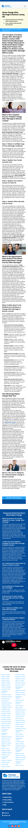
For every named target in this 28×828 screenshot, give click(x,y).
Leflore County (6, 766)
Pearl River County (19, 703)
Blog (5, 805)
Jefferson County (6, 743)
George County (6, 715)
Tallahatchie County (19, 731)
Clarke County (6, 699)
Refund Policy (8, 797)
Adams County (6, 674)
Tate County (19, 734)
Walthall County (20, 746)
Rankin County (20, 716)
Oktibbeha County (19, 697)
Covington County (7, 707)
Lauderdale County (5, 757)
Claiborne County (7, 696)
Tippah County (20, 736)
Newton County (20, 692)
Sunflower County (21, 728)
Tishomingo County (19, 739)
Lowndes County (20, 676)
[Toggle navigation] (25, 6)
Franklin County (6, 713)
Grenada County (6, 719)
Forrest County (6, 711)
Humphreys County (5, 730)
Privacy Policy (8, 800)
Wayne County (20, 753)
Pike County (19, 708)
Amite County (5, 678)
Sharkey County (20, 720)
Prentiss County (20, 712)
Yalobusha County (19, 762)
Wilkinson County (21, 757)
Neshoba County (20, 690)
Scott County (19, 718)
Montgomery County (19, 687)
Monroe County (20, 685)
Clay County (5, 701)
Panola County (20, 700)
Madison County (20, 678)
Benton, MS (7, 815)
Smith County (19, 724)
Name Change (9, 29)
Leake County (5, 762)
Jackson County (6, 739)
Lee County (5, 764)
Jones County (5, 748)
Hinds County (5, 725)
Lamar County (6, 755)
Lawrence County (6, 760)
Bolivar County (6, 685)
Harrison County (6, 723)
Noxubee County (20, 694)
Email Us (6, 813)
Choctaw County (6, 694)
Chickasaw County (4, 691)
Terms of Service (8, 802)
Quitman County (20, 714)
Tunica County (20, 741)
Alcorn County (6, 676)
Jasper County (6, 741)
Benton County (6, 683)
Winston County (20, 759)
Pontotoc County (20, 710)
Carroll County (6, 689)
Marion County (20, 681)
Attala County (5, 681)
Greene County (6, 717)
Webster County (20, 755)
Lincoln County (20, 674)
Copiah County (6, 705)
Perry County (19, 706)
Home (3, 29)
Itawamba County (7, 737)
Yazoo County (19, 765)
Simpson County (20, 722)
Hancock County (6, 721)
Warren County (20, 748)
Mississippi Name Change (19, 821)
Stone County (19, 726)
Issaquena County (4, 734)
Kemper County (6, 750)
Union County (19, 744)
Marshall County (20, 683)
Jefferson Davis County (6, 745)
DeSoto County (6, 709)
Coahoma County (6, 703)
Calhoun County (6, 687)
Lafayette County (6, 752)
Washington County (19, 750)
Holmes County (6, 727)
